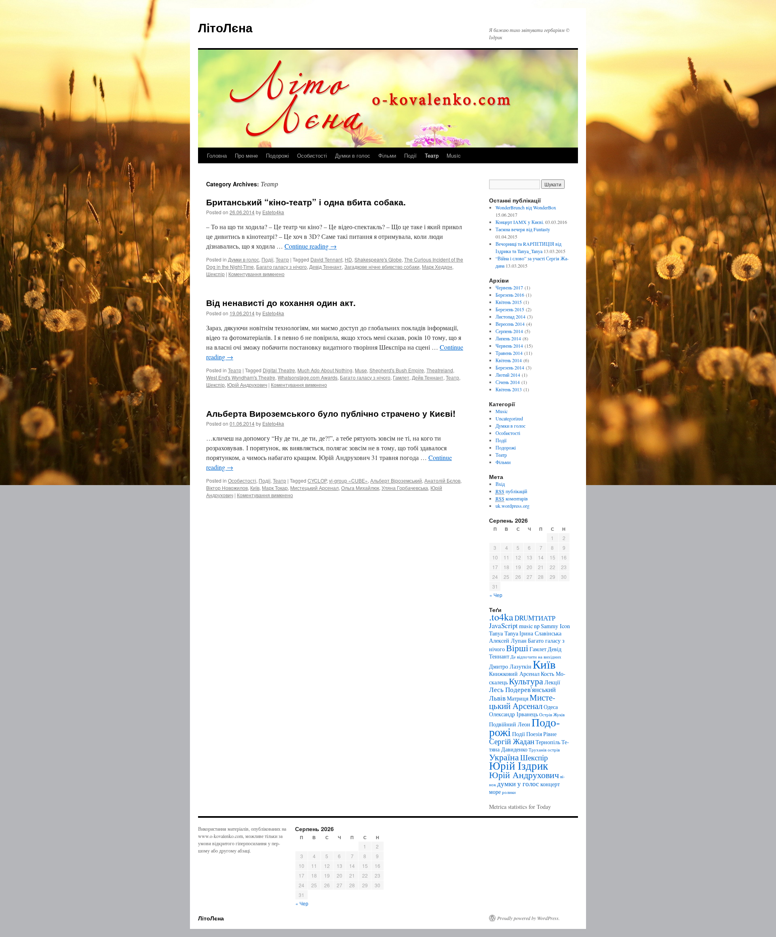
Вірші (517, 648)
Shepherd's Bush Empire (396, 370)
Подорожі (277, 155)
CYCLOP (317, 480)
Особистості (312, 155)
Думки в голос (352, 155)
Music (454, 155)
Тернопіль (548, 742)
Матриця (517, 698)
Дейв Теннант (427, 377)
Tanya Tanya (503, 633)
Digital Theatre (279, 370)
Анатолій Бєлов (442, 480)
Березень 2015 (510, 309)
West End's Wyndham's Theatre (240, 377)
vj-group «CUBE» (348, 480)
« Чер (495, 594)
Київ (254, 487)
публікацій (511, 491)
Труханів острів (544, 750)
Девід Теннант (325, 266)
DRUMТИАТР (535, 618)
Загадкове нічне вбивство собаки (382, 266)
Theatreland (439, 370)
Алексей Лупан (508, 640)
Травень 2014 (509, 353)
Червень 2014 (509, 345)
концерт (550, 784)
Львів (497, 698)
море (495, 792)
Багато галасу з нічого (281, 266)
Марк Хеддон (437, 266)
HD (348, 259)
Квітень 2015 (509, 302)
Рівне (550, 734)
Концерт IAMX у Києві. (520, 222)
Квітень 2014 (509, 360)
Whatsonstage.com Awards (307, 377)
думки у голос (518, 783)
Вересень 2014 (510, 324)
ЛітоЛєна (225, 27)
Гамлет (401, 377)
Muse (361, 370)
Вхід (500, 484)
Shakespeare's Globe (378, 259)
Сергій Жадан (511, 741)
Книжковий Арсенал (514, 673)
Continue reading (311, 246)
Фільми (387, 155)
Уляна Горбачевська (405, 487)
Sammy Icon (555, 626)
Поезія (534, 734)
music (526, 626)
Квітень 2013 (509, 389)
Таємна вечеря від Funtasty (523, 229)
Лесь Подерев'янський (522, 689)
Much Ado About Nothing (324, 370)
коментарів (512, 498)
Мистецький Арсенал (314, 487)
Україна (504, 757)
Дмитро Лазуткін (510, 666)
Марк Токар (275, 487)
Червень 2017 (509, 287)
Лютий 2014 (508, 374)
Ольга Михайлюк (360, 487)
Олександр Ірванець (513, 714)
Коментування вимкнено (256, 273)
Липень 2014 (508, 338)
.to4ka (501, 616)
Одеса (551, 707)
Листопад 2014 (510, 316)
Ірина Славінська (540, 633)
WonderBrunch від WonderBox (526, 207)
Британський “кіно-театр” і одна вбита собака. (306, 202)
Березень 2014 (510, 367)
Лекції (552, 682)
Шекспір (215, 273)
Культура (526, 681)
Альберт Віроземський (396, 480)
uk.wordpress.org (512, 505)
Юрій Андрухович (247, 384)
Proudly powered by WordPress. (528, 918)
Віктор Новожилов (227, 487)
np (537, 626)
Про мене (246, 155)
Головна (217, 155)
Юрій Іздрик (518, 765)
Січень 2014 (508, 382)
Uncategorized (509, 418)
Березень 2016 (510, 294)
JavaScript (503, 625)
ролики (509, 792)
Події (410, 155)
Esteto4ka (273, 212)
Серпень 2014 (509, 331)
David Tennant (326, 259)
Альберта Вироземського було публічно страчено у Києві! (330, 413)
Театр (432, 155)
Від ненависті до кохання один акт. (281, 302)
